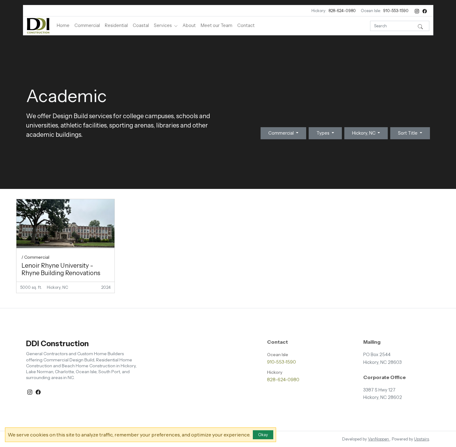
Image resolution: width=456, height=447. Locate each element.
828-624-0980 (342, 10)
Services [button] (163, 25)
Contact (246, 25)
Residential (116, 25)
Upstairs (421, 439)
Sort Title (408, 133)
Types (323, 133)
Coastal (141, 25)
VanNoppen (379, 439)
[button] (420, 26)
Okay (263, 434)
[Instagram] (417, 10)
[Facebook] (424, 10)
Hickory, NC (364, 133)
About (189, 25)
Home (63, 25)
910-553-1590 (396, 10)
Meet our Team (216, 25)
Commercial (87, 25)
